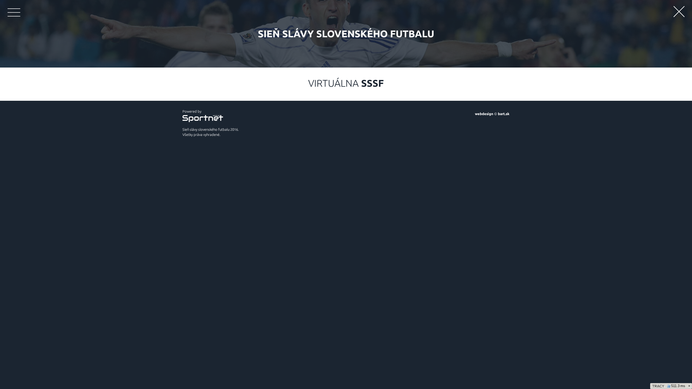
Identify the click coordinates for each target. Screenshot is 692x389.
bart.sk (504, 114)
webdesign (484, 114)
